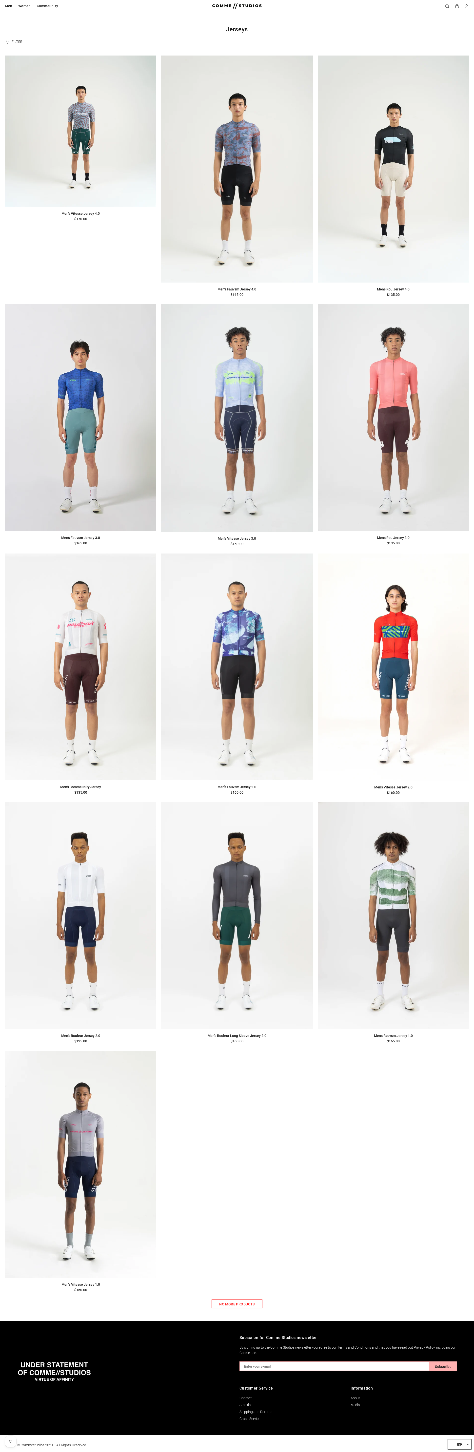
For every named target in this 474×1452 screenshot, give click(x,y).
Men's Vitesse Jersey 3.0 (237, 538)
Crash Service (249, 1419)
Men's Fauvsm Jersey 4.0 (236, 289)
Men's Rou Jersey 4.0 (393, 289)
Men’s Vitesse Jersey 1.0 (80, 1284)
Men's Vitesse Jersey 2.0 (393, 787)
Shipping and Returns (255, 1412)
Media (355, 1405)
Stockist (245, 1405)
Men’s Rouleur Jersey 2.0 (80, 1036)
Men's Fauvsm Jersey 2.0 (236, 787)
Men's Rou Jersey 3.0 (393, 538)
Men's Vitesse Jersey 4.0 (80, 213)
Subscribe (443, 1367)
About (355, 1398)
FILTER (17, 42)
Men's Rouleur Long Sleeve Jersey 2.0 (237, 1036)
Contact (245, 1398)
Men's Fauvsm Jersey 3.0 (80, 538)
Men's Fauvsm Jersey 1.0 (393, 1036)
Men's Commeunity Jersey (80, 787)
